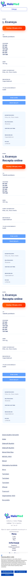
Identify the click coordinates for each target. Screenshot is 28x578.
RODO (14, 548)
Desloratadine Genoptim (10, 435)
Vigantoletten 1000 (8, 496)
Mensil (4, 461)
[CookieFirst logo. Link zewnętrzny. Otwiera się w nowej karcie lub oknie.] (1, 555)
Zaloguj (14, 9)
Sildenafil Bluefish (8, 443)
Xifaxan (4, 487)
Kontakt (14, 550)
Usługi (14, 538)
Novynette (6, 500)
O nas (14, 536)
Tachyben (5, 474)
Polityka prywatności (14, 547)
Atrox (4, 470)
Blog (14, 539)
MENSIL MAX (7, 456)
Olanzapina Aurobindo (9, 465)
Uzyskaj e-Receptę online (14, 28)
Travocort (5, 491)
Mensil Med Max (8, 452)
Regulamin (14, 545)
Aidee (4, 439)
